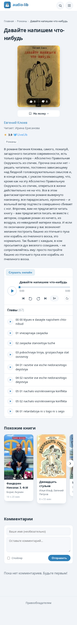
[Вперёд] (70, 464)
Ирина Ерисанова (27, 128)
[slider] (45, 287)
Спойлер (17, 558)
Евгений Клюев (15, 122)
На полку (41, 113)
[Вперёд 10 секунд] (38, 298)
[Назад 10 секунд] (30, 298)
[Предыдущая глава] (23, 298)
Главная (9, 21)
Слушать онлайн (20, 272)
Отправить (59, 558)
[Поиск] (60, 5)
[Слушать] (12, 291)
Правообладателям (38, 603)
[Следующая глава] (45, 298)
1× (54, 298)
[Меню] (69, 5)
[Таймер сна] (67, 298)
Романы (22, 21)
